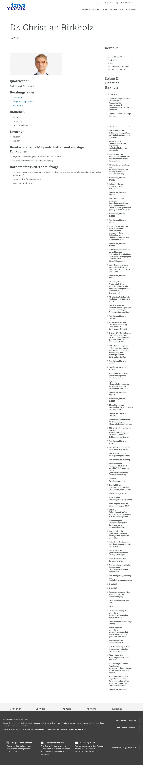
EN (105, 2)
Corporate (17, 97)
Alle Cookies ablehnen (126, 727)
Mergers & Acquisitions (23, 101)
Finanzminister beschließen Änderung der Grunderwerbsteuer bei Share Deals (120, 568)
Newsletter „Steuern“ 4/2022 (117, 276)
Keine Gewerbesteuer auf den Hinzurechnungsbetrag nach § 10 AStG (120, 543)
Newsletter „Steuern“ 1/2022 (117, 368)
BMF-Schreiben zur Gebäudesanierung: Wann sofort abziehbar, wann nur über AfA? (120, 133)
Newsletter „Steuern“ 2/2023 (117, 221)
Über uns (123, 9)
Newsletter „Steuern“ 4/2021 (117, 393)
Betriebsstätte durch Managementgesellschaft (119, 454)
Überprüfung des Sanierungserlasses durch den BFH (119, 657)
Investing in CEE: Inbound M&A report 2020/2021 (119, 448)
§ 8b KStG (113, 584)
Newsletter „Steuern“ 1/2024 (117, 178)
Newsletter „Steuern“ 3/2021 (117, 399)
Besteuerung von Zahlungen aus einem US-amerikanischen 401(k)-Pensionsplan (119, 157)
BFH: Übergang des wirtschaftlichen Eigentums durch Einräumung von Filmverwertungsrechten (120, 308)
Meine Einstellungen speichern (124, 747)
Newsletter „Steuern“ (117, 689)
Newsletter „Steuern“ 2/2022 (117, 362)
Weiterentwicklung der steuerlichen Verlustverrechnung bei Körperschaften (118, 614)
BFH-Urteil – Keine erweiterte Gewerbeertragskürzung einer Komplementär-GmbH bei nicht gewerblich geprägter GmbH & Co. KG (120, 204)
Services (95, 9)
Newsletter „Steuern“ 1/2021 (117, 442)
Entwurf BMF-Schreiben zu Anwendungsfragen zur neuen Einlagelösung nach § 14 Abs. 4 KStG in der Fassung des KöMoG (120, 337)
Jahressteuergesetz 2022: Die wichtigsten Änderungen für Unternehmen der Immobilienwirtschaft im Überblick (119, 104)
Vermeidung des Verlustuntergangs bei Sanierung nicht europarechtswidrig (118, 523)
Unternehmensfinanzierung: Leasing (120, 622)
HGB (111, 606)
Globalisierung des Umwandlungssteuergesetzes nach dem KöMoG (121, 407)
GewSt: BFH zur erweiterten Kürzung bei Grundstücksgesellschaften (120, 487)
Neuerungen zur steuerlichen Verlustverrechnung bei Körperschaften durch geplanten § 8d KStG (118, 632)
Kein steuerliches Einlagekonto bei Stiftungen (116, 186)
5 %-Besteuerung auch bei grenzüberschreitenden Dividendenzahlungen (119, 648)
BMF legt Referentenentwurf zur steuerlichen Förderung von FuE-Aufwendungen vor (120, 513)
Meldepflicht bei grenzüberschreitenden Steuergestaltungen (118, 552)
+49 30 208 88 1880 (119, 66)
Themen (104, 9)
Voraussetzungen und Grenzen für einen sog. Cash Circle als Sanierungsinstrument (118, 325)
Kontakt (132, 9)
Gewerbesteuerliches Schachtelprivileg (117, 559)
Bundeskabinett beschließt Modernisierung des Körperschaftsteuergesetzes (120, 421)
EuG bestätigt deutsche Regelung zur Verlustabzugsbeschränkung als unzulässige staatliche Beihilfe (120, 668)
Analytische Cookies (54, 743)
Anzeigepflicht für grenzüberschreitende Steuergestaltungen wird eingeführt (119, 534)
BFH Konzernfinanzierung (119, 459)
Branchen (85, 9)
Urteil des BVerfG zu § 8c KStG (119, 601)
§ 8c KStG (113, 588)
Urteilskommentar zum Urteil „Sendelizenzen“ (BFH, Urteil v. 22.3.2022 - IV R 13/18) (119, 268)
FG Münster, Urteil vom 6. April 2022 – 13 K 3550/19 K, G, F (119, 299)
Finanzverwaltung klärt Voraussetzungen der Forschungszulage (118, 375)
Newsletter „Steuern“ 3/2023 (117, 214)
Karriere (113, 9)
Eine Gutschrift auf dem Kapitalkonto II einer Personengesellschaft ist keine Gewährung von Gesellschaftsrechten (119, 681)
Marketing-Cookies (88, 743)
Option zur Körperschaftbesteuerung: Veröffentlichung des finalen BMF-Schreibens (119, 385)
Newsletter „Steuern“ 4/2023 (117, 193)
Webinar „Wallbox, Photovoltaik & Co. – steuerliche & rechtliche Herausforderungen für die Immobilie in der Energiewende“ (119, 287)
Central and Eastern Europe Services (120, 114)
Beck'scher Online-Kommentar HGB (116, 641)
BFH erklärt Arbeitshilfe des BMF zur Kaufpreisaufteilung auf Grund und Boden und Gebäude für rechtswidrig (120, 432)
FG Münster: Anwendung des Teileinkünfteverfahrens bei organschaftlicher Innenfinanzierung (119, 169)
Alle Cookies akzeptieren (126, 720)
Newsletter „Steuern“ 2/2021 (117, 414)
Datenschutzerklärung (77, 729)
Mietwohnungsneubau (118, 493)
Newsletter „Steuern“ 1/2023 (117, 244)
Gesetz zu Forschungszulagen (117, 479)
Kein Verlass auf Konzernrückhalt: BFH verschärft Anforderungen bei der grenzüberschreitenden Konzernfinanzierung (119, 469)
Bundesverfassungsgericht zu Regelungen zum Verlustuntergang (119, 594)
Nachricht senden (118, 69)
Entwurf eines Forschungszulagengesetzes (120, 498)
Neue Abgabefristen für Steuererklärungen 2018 (119, 504)
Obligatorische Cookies (21, 743)
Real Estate (18, 105)
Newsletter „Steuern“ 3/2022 (117, 317)
